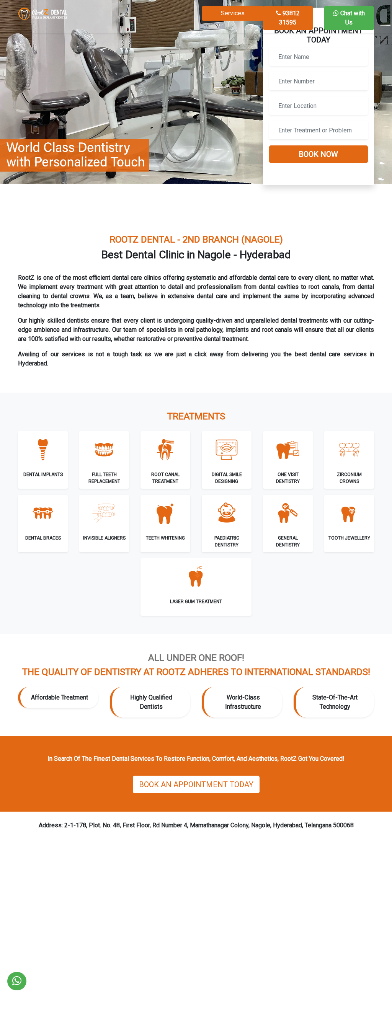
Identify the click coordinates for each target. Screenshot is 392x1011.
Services (233, 13)
